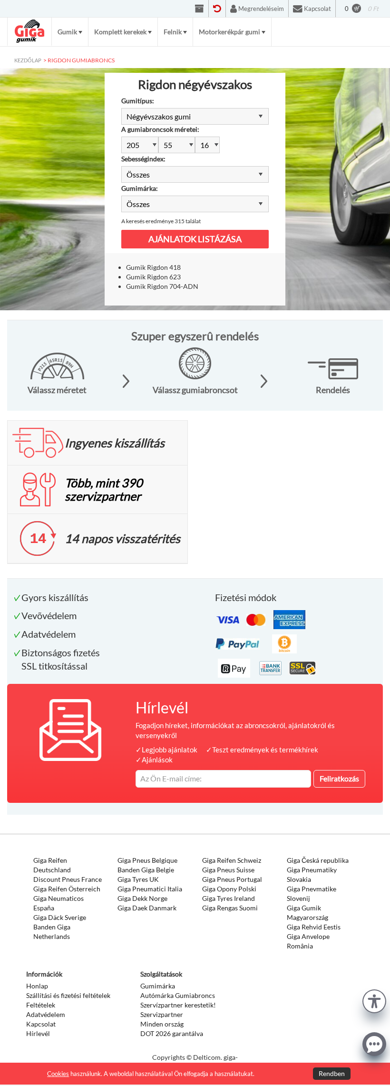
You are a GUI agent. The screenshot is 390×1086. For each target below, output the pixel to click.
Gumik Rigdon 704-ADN (162, 286)
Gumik (67, 32)
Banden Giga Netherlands (51, 931)
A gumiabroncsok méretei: (160, 129)
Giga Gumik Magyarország (307, 912)
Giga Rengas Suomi (230, 908)
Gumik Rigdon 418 (153, 267)
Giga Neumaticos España (58, 903)
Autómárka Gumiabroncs (177, 995)
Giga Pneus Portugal (232, 879)
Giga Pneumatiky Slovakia (312, 874)
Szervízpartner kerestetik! (178, 1005)
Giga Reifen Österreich (66, 889)
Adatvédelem (45, 1014)
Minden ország (162, 1024)
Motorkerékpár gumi (229, 32)
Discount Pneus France (67, 879)
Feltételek (40, 1005)
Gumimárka (157, 986)
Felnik (173, 32)
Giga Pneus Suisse (228, 870)
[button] (374, 1000)
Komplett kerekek (120, 32)
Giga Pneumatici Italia (149, 889)
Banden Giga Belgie (145, 870)
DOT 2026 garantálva (171, 1033)
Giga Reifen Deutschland (52, 865)
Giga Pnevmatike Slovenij (311, 893)
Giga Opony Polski (229, 889)
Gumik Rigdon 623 (153, 277)
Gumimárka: (139, 188)
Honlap (37, 986)
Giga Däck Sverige (59, 917)
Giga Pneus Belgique (147, 860)
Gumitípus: (137, 101)
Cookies (58, 1073)
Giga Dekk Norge (142, 898)
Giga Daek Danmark (146, 908)
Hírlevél (38, 1033)
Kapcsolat (41, 1024)
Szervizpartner (161, 1014)
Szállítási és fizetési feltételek (68, 995)
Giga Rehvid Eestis (314, 927)
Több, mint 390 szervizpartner (104, 489)
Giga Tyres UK (138, 879)
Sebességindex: (143, 159)
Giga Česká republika (318, 860)
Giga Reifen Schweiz (231, 860)
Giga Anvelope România (308, 941)
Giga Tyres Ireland (228, 898)
